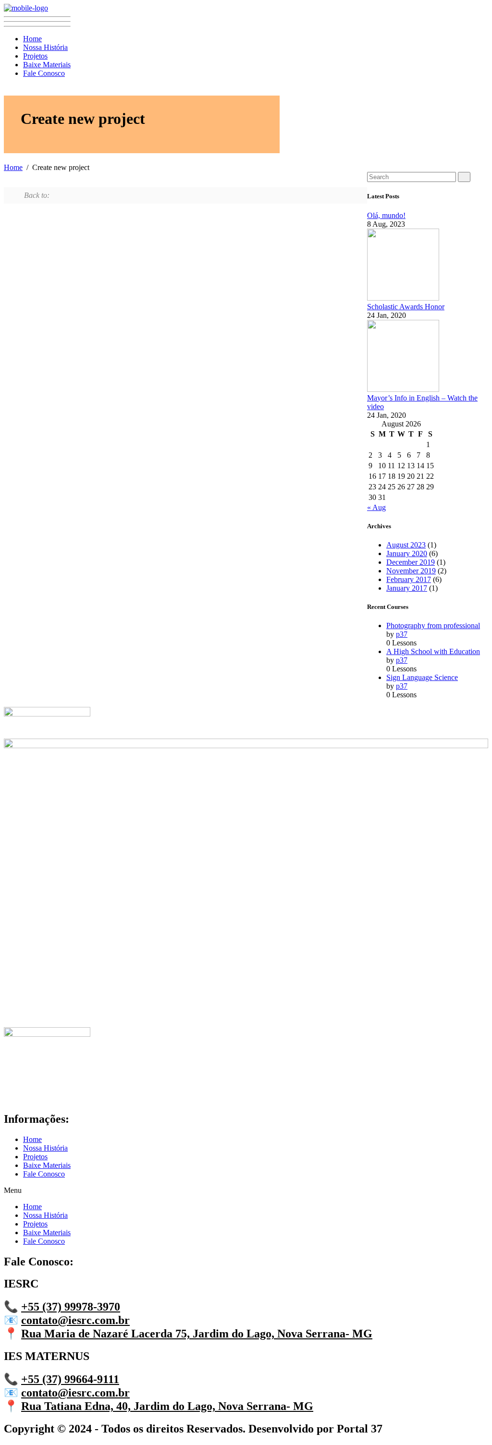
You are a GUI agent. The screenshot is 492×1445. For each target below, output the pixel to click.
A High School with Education (433, 651)
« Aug (376, 507)
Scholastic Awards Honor (405, 307)
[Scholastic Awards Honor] (403, 298)
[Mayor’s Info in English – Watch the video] (403, 389)
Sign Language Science (422, 677)
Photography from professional (433, 625)
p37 (401, 634)
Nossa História (45, 47)
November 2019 (411, 571)
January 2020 (406, 553)
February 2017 (408, 579)
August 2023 (406, 545)
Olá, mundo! (386, 215)
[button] (246, 1190)
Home (32, 39)
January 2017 (406, 588)
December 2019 (410, 562)
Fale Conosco (44, 73)
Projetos (35, 56)
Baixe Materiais (47, 65)
